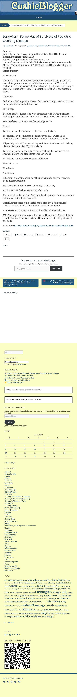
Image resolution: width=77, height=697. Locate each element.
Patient (20, 610)
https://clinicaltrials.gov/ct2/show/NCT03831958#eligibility (43, 225)
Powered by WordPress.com (13, 678)
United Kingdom (11, 562)
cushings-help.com (29, 592)
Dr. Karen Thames (50, 596)
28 (35, 457)
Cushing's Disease (43, 589)
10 (64, 445)
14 (35, 449)
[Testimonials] (8, 681)
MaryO (29, 605)
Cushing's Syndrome (16, 592)
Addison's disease (15, 580)
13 (25, 449)
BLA (50, 583)
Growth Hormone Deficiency (16, 602)
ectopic (17, 598)
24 (64, 453)
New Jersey (9, 537)
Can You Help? (10, 490)
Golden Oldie (10, 519)
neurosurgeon (10, 535)
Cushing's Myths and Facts (15, 501)
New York (8, 539)
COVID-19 (8, 494)
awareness (18, 583)
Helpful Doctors (11, 521)
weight (50, 616)
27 (25, 457)
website (44, 616)
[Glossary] (11, 681)
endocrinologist (11, 510)
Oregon (8, 546)
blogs (53, 583)
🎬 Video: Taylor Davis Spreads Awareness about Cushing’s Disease (32, 373)
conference (33, 586)
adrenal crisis (10, 474)
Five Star (8, 512)
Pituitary (8, 553)
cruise (48, 586)
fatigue (50, 598)
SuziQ (52, 613)
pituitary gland (40, 610)
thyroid (67, 613)
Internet (44, 602)
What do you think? (12, 568)
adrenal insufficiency (56, 580)
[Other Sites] (19, 681)
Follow (9, 422)
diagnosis (21, 595)
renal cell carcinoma (17, 613)
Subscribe (56, 269)
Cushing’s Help (11, 506)
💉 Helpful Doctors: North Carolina (19, 376)
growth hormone (61, 598)
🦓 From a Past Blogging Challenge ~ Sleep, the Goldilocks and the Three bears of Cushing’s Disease (19, 283)
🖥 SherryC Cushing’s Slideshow (17, 380)
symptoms (59, 613)
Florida (7, 514)
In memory (37, 602)
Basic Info (9, 483)
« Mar (7, 463)
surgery (8, 555)
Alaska (7, 476)
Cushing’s (9, 503)
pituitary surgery (52, 610)
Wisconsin (9, 571)
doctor (28, 596)
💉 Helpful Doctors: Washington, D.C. (19, 378)
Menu (38, 17)
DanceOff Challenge (13, 508)
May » (13, 463)
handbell (30, 602)
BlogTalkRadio (61, 583)
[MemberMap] (15, 681)
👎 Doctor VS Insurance (14, 382)
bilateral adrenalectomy (33, 583)
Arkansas (8, 481)
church (20, 586)
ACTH (7, 580)
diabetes (13, 596)
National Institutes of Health (58, 46)
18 (6, 453)
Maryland (8, 530)
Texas (7, 559)
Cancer (13, 585)
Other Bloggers (11, 548)
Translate (22, 364)
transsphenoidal (12, 616)
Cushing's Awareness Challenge (17, 497)
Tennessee (9, 557)
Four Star (8, 517)
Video (7, 564)
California (9, 488)
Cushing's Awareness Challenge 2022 (23, 589)
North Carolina (11, 541)
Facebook (43, 598)
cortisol (41, 585)
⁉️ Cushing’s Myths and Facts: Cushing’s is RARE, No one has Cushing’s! (58, 282)
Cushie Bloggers (56, 586)
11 (5, 449)
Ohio (6, 544)
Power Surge (64, 610)
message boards (11, 532)
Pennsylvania (10, 550)
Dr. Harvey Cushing (37, 596)
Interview (52, 601)
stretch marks (37, 613)
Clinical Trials (43, 46)
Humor (7, 523)
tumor (22, 616)
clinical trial (33, 46)
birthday (45, 583)
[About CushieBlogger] (4, 681)
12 (15, 449)
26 (15, 457)
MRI (56, 606)
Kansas (7, 528)
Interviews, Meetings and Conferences (20, 526)
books (7, 485)
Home (4, 25)
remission (8, 613)
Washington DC (11, 566)
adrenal (8, 472)
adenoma (24, 580)
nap (11, 610)
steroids (30, 613)
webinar (36, 616)
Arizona (8, 479)
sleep (25, 613)
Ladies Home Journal (17, 606)
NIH (69, 46)
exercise (38, 598)
